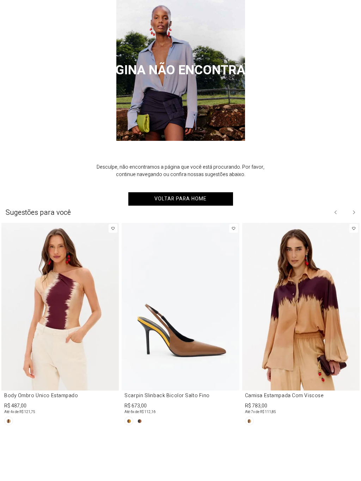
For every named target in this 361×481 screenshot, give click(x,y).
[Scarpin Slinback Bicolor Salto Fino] (180, 325)
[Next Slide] (353, 212)
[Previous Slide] (336, 212)
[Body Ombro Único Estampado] (60, 325)
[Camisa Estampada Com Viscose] (301, 325)
